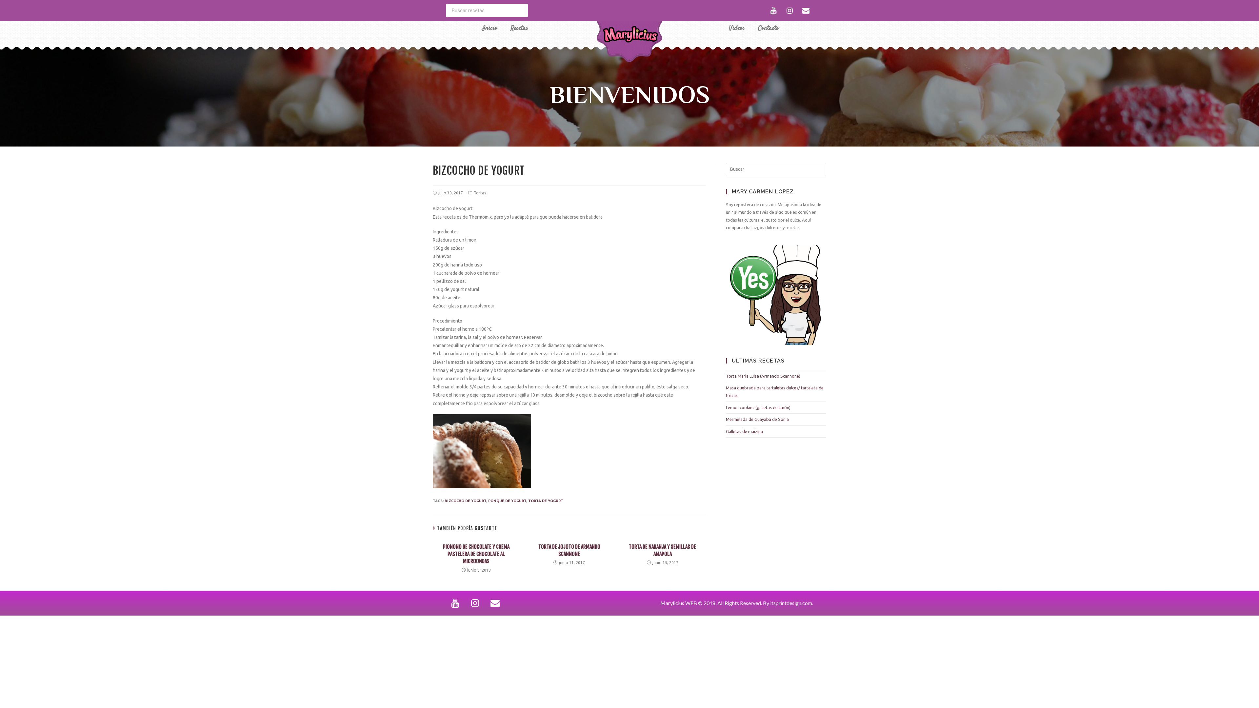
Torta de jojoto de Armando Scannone (569, 550)
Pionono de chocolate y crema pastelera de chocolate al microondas (476, 554)
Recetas (519, 28)
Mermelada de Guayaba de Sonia (757, 419)
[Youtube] (774, 10)
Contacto (768, 28)
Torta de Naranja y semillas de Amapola (662, 550)
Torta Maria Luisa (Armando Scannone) (763, 376)
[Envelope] (806, 10)
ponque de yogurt (507, 501)
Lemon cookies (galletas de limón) (758, 407)
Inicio (489, 28)
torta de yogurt (545, 501)
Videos (737, 28)
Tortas (480, 193)
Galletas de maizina (744, 431)
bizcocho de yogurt (465, 501)
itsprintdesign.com (791, 603)
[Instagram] (790, 10)
